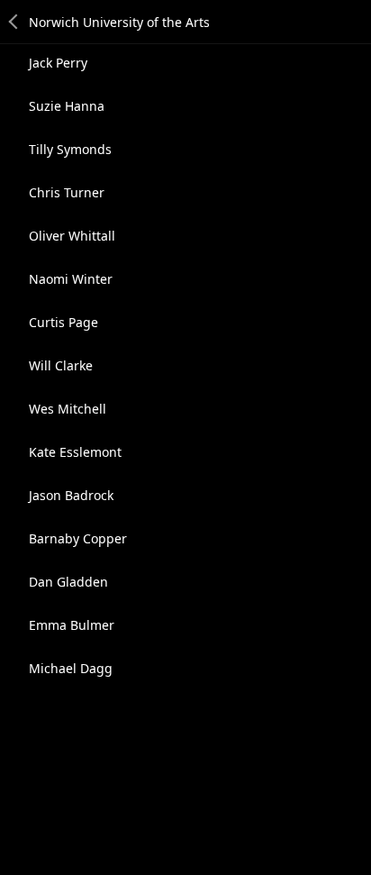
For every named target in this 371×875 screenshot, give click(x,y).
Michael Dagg (71, 668)
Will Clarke (61, 365)
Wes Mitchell (67, 408)
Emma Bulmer (71, 624)
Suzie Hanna (66, 105)
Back (14, 21)
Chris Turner (66, 192)
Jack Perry (58, 62)
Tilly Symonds (70, 149)
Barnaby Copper (78, 538)
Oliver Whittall (72, 235)
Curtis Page (63, 322)
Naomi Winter (71, 278)
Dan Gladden (68, 581)
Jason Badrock (71, 495)
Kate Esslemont (75, 451)
